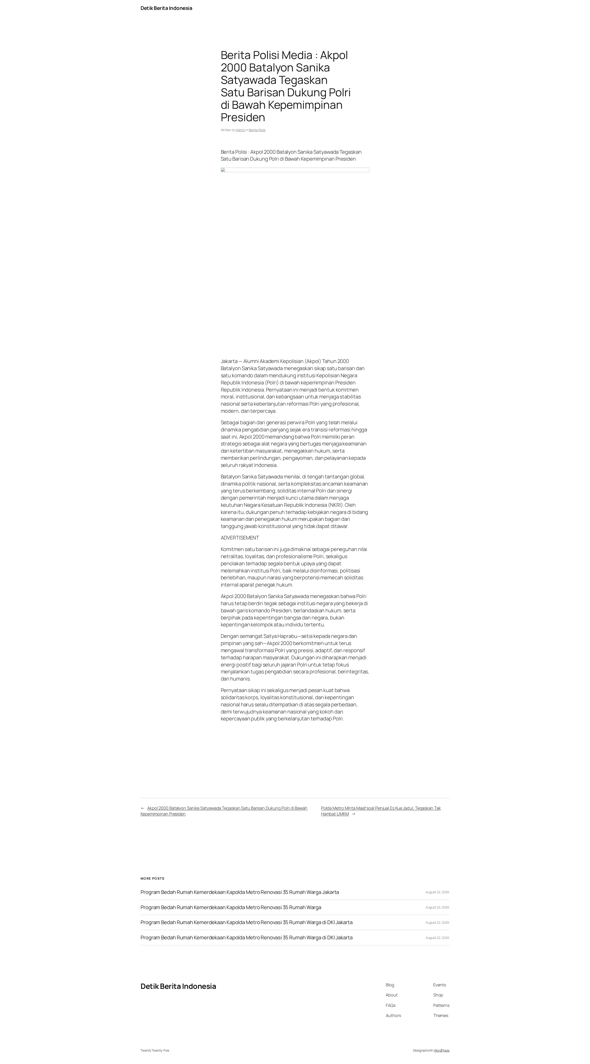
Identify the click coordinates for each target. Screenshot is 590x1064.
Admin (240, 130)
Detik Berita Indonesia (166, 8)
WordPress (441, 1050)
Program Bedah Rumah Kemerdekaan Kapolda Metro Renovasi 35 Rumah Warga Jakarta (240, 892)
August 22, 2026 (437, 892)
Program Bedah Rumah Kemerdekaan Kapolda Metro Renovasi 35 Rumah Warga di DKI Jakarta (247, 922)
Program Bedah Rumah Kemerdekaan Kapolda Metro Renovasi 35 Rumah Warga (231, 907)
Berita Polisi (257, 130)
